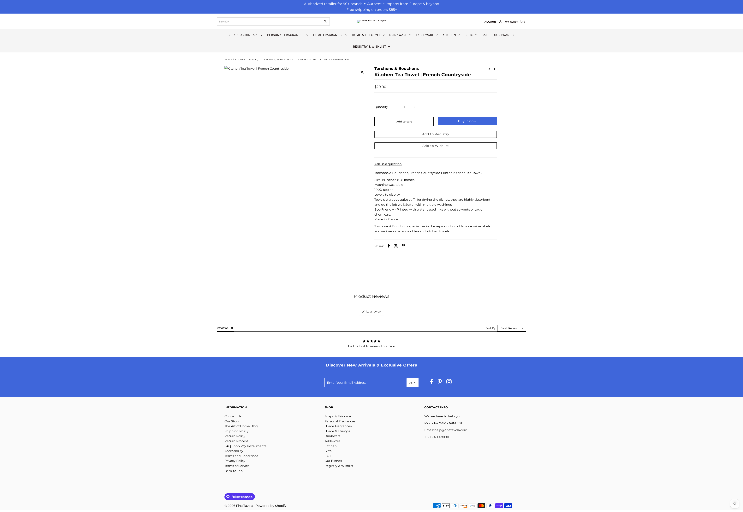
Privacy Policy (234, 461)
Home (228, 59)
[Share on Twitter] (396, 246)
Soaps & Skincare (244, 35)
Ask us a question (388, 164)
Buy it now (467, 121)
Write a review (371, 311)
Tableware (425, 35)
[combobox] (268, 21)
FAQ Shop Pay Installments (245, 446)
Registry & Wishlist (369, 46)
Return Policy (234, 436)
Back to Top (233, 471)
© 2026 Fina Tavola (239, 506)
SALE (486, 35)
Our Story (231, 421)
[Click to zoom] (362, 72)
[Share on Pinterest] (403, 246)
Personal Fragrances (286, 35)
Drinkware (398, 35)
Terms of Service (237, 466)
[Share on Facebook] (389, 246)
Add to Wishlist (435, 146)
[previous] (489, 69)
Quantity (381, 107)
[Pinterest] (440, 382)
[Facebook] (431, 382)
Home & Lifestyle (366, 35)
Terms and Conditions (241, 456)
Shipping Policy (236, 431)
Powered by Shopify (271, 506)
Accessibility (233, 451)
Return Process (236, 441)
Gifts (469, 35)
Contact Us (233, 416)
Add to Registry (435, 134)
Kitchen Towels (246, 59)
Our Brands (504, 35)
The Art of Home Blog (241, 426)
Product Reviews (371, 296)
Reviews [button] (222, 328)
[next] (494, 69)
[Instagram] (449, 382)
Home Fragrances (328, 35)
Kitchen (449, 35)
